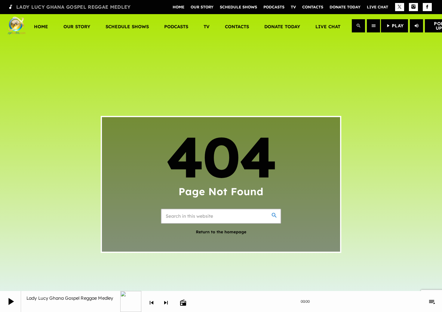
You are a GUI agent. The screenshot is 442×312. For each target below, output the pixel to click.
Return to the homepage (221, 232)
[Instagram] (413, 7)
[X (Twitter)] (399, 7)
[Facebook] (427, 7)
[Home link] (16, 25)
